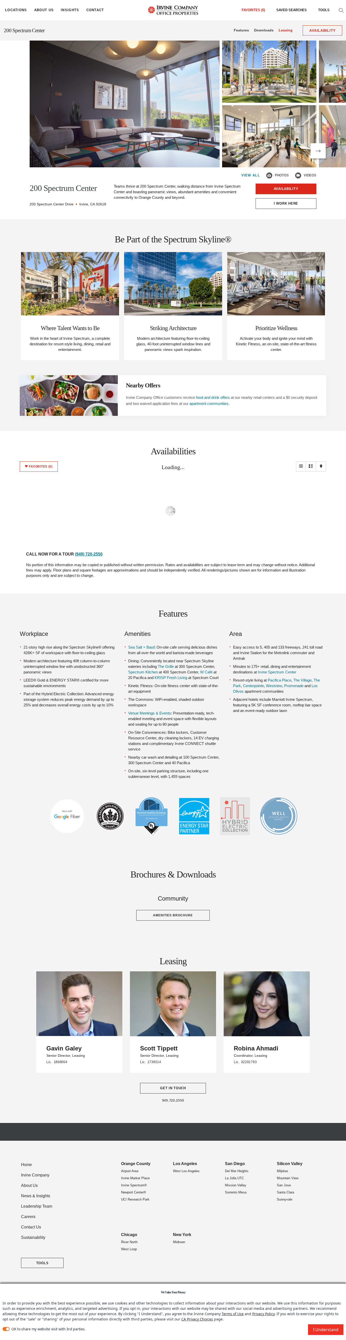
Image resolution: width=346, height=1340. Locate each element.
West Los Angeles (186, 1171)
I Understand (325, 1329)
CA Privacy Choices (197, 1319)
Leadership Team (36, 1206)
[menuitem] (291, 10)
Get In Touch (173, 1088)
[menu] (16, 10)
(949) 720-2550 (89, 554)
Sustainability (33, 1237)
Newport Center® (133, 1192)
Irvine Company (35, 1175)
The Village (302, 680)
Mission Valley (235, 1185)
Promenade (293, 686)
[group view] (311, 466)
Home (26, 1165)
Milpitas (282, 1171)
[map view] (321, 466)
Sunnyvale (284, 1199)
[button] (318, 150)
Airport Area (129, 1171)
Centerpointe (253, 686)
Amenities (137, 633)
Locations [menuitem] (16, 10)
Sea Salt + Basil (141, 647)
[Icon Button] (269, 175)
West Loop (129, 1249)
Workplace (34, 633)
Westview (274, 686)
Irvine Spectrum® (134, 1185)
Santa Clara (285, 1192)
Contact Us (31, 1227)
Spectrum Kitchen (143, 672)
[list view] (301, 466)
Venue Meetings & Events (149, 713)
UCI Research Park (135, 1199)
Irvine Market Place (135, 1178)
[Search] (341, 10)
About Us (29, 1185)
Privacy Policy (263, 1313)
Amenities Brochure (173, 915)
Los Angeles (185, 1164)
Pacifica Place (279, 680)
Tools (324, 10)
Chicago (129, 1234)
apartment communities (208, 403)
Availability (286, 189)
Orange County (135, 1164)
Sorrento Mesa (235, 1192)
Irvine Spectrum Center (277, 672)
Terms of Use (233, 1313)
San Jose (284, 1185)
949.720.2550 (173, 1100)
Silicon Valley (289, 1164)
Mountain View (287, 1178)
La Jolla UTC (234, 1178)
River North (129, 1242)
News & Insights (35, 1196)
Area (235, 633)
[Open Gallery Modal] (125, 104)
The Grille (166, 666)
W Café (206, 672)
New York (182, 1234)
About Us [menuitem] (44, 10)
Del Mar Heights (236, 1171)
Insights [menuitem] (70, 10)
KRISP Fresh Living (171, 677)
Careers (28, 1216)
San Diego (235, 1164)
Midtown (179, 1242)
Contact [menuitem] (95, 10)
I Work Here (286, 203)
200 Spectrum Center (24, 30)
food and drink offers (213, 397)
